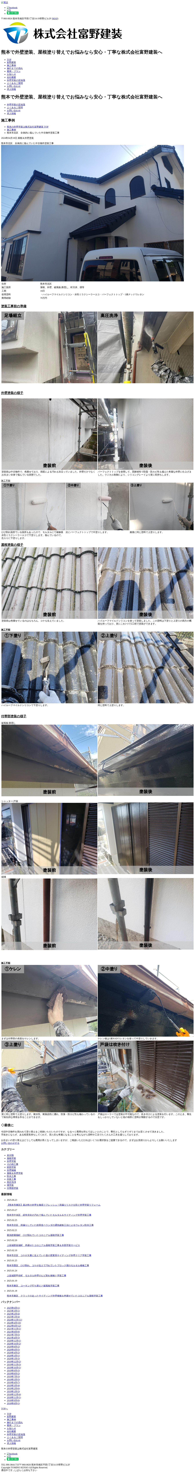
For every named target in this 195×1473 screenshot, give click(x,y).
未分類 (10, 1155)
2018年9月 (13, 1400)
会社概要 (11, 77)
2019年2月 (13, 1388)
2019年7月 (13, 1376)
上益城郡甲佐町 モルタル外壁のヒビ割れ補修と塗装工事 (36, 1275)
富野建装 (11, 62)
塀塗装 (10, 1185)
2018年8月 (13, 1403)
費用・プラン (14, 71)
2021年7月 (13, 1335)
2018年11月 (14, 1397)
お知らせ (11, 74)
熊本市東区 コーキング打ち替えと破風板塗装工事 (33, 1285)
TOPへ (4, 1408)
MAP (55, 18)
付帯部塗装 (12, 1188)
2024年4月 (14, 1323)
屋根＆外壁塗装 (15, 1173)
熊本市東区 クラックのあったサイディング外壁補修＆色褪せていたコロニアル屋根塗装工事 (55, 1296)
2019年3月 (13, 1385)
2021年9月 (13, 1332)
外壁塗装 (11, 1161)
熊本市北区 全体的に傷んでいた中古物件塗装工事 (27, 143)
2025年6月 (13, 1308)
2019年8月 (13, 1373)
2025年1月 (13, 1317)
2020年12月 (14, 1340)
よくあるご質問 (15, 83)
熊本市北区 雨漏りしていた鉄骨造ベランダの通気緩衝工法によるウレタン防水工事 (50, 1225)
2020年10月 (14, 1343)
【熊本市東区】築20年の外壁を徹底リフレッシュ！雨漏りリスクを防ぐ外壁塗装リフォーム (53, 1205)
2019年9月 (13, 1370)
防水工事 (11, 1176)
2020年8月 (13, 1346)
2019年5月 (13, 1379)
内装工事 (11, 1179)
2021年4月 (13, 1337)
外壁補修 (11, 1170)
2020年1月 (13, 1358)
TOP (9, 59)
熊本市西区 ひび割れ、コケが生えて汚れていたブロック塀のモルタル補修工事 (48, 1265)
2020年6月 (13, 1349)
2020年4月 (13, 1352)
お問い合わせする (10, 1143)
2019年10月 (14, 1367)
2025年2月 (13, 1314)
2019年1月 (13, 1391)
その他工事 (12, 1164)
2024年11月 (14, 1320)
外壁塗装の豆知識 (16, 80)
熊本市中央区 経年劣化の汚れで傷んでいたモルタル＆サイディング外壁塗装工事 (49, 1215)
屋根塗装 (11, 1158)
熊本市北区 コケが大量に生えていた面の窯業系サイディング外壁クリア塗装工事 (49, 1255)
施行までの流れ (15, 68)
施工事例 (11, 65)
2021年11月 (14, 1329)
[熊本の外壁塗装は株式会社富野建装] (62, 45)
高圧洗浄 (11, 1182)
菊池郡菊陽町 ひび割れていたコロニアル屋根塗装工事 (35, 1235)
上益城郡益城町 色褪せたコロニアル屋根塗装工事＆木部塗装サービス (43, 1245)
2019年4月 (13, 1382)
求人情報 (11, 89)
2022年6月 (14, 1326)
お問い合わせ (14, 86)
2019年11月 (14, 1364)
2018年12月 (14, 1394)
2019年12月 (14, 1361)
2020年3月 (13, 1355)
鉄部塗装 (11, 1167)
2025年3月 (13, 1311)
